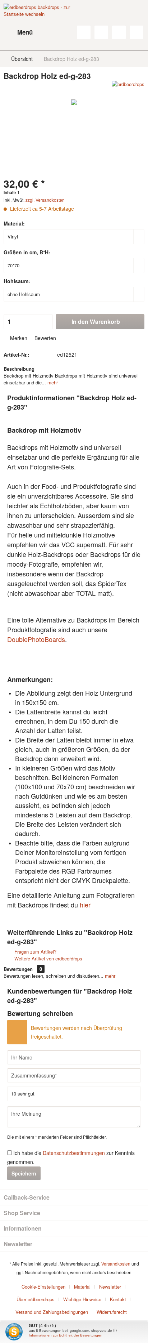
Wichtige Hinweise (82, 1299)
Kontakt (118, 1299)
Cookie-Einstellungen (43, 1286)
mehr (52, 382)
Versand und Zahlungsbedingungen (51, 1311)
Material (82, 1286)
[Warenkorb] (136, 32)
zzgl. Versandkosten (45, 200)
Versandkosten (115, 1264)
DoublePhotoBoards (36, 639)
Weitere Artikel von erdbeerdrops (47, 958)
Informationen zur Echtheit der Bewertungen (65, 1335)
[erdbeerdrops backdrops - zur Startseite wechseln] (39, 22)
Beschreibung (19, 368)
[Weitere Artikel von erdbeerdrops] (128, 87)
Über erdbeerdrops (36, 1299)
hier (85, 904)
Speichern (23, 1173)
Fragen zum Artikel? (34, 951)
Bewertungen (18, 968)
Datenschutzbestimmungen (74, 1152)
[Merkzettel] (101, 32)
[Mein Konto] (119, 32)
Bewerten (44, 338)
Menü (25, 32)
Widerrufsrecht (112, 1311)
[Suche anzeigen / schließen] (84, 32)
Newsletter (110, 1286)
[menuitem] (18, 32)
